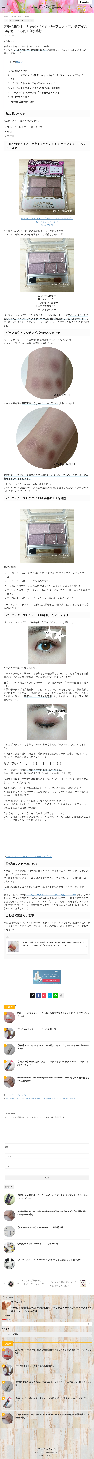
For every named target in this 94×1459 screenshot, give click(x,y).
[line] (55, 995)
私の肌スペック (19, 70)
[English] (7, 1319)
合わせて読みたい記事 (22, 101)
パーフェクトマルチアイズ (34, 1098)
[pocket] (44, 995)
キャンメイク (20, 1098)
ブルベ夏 (72, 1098)
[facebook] (38, 995)
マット (59, 1098)
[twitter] (32, 995)
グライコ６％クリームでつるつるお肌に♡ (36, 1029)
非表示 (19, 61)
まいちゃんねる (47, 5)
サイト (7, 1166)
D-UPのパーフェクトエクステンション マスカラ (51, 894)
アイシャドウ (10, 1095)
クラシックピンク (50, 1098)
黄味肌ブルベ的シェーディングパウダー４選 (37, 1243)
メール (8, 1156)
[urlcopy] (61, 995)
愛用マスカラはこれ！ (22, 97)
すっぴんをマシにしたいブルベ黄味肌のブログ (47, 1452)
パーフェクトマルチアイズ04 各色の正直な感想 (35, 87)
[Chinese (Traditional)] (5, 1319)
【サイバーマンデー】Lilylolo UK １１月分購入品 (40, 1227)
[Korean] (10, 1319)
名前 (7, 1147)
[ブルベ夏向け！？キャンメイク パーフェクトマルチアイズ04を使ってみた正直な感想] (50, 995)
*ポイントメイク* (21, 1095)
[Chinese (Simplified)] (3, 1319)
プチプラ (65, 1098)
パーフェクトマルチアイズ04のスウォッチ (33, 83)
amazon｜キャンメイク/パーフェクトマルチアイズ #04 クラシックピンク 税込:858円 (47, 222)
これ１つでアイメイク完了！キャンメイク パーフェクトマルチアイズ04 (47, 76)
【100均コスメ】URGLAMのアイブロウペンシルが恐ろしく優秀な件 (49, 1259)
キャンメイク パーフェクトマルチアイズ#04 (29, 856)
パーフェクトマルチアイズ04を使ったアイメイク (36, 92)
